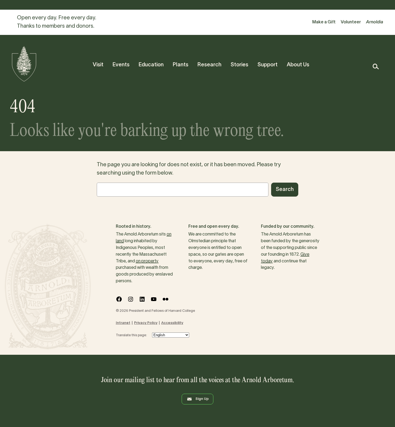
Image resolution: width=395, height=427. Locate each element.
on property (147, 261)
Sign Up (202, 399)
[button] (375, 66)
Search (285, 189)
